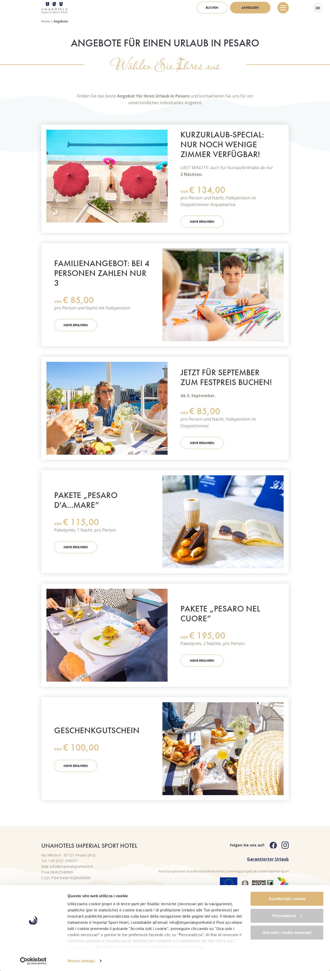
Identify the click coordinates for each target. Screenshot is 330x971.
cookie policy (80, 947)
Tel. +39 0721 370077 (59, 860)
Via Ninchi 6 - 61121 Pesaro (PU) (68, 855)
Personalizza (284, 915)
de (318, 7)
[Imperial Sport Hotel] (54, 7)
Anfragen (250, 7)
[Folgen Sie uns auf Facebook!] (271, 845)
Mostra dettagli (81, 961)
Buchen (212, 7)
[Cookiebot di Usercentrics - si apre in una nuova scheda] (33, 961)
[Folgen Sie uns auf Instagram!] (283, 845)
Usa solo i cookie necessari (286, 932)
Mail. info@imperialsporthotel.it (67, 866)
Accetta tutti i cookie (287, 898)
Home (45, 21)
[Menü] (283, 7)
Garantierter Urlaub (268, 859)
